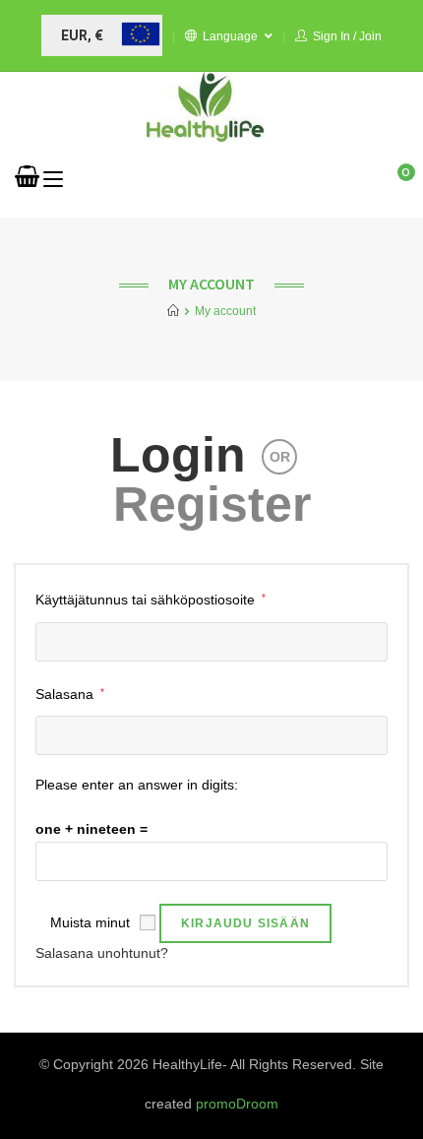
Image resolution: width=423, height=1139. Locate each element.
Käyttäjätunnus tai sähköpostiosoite (150, 597)
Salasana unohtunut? (101, 953)
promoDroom (237, 1103)
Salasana (69, 692)
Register (212, 504)
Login (178, 454)
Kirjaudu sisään (245, 923)
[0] (27, 180)
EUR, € (82, 35)
